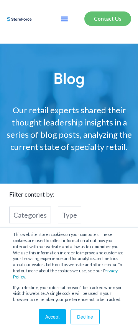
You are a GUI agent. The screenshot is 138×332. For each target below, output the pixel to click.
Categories (30, 215)
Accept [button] (52, 316)
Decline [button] (85, 316)
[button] (64, 18)
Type (69, 215)
